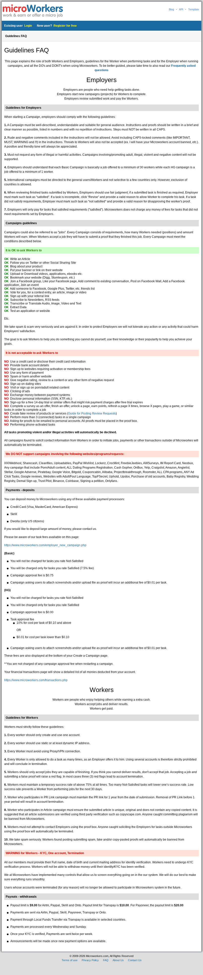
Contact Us (135, 960)
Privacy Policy (90, 960)
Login (28, 25)
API (181, 9)
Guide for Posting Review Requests (92, 413)
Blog (171, 9)
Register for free (65, 25)
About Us (118, 960)
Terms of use (69, 960)
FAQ (105, 960)
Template (193, 9)
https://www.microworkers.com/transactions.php (36, 680)
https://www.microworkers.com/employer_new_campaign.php (45, 545)
